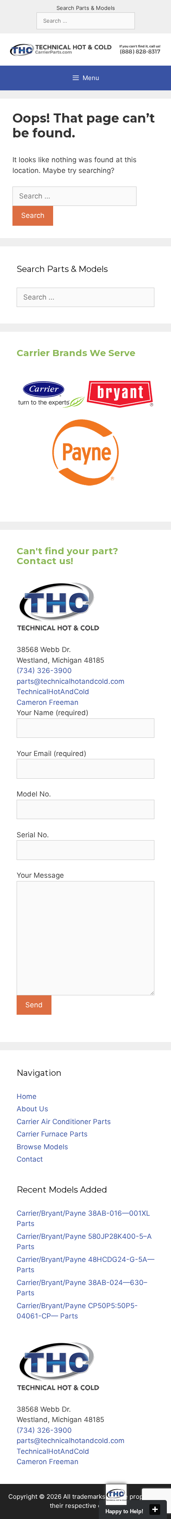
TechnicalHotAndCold (53, 691)
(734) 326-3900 (44, 670)
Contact (30, 1159)
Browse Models (42, 1147)
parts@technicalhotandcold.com (71, 681)
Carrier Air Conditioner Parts (64, 1121)
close (154, 1509)
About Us (32, 1109)
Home (27, 1096)
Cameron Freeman (47, 702)
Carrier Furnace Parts (52, 1134)
